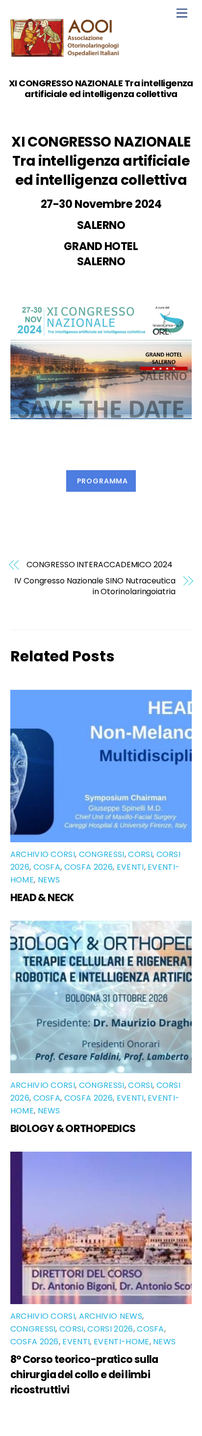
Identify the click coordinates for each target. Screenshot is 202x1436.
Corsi (140, 854)
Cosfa (47, 867)
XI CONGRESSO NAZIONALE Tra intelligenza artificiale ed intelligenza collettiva (101, 88)
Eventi (130, 867)
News (49, 879)
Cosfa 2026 (88, 867)
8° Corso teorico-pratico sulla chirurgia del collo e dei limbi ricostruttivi (84, 1374)
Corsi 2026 (110, 1329)
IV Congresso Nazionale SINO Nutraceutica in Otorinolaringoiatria (95, 586)
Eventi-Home (122, 1341)
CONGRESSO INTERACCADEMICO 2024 (99, 564)
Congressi (102, 854)
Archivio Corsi (42, 854)
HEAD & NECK (42, 897)
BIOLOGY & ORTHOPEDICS (73, 1128)
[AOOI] (66, 53)
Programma (102, 481)
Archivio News (110, 1316)
